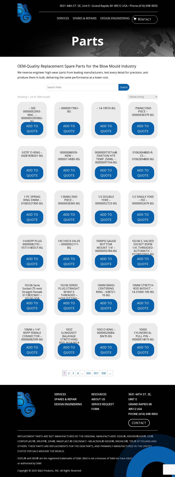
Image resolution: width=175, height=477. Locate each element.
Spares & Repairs (85, 18)
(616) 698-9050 (148, 6)
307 (96, 373)
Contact (144, 19)
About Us (98, 399)
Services (63, 18)
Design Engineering (115, 18)
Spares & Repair (65, 399)
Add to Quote (32, 128)
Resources (98, 394)
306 (88, 373)
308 (103, 373)
